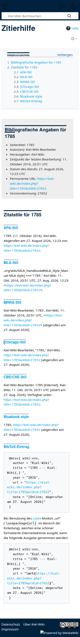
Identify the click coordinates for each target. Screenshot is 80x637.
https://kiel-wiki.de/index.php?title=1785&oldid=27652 (32, 183)
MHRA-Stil (12, 302)
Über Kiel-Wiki (34, 624)
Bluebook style (16, 416)
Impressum (10, 629)
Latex (37, 518)
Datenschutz (10, 624)
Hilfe (75, 28)
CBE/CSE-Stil (15, 376)
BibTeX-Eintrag (16, 446)
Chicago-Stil (15, 342)
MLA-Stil (11, 262)
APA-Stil (11, 227)
